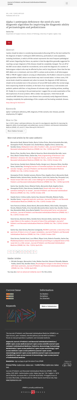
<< (9, 252)
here (21, 361)
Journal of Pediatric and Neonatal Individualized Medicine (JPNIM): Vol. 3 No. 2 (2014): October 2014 (39, 223)
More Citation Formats (15, 131)
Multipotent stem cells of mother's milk (35, 147)
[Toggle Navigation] (66, 3)
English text (21, 365)
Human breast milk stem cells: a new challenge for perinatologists (34, 180)
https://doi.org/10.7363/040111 (15, 103)
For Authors (44, 296)
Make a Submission (49, 306)
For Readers (44, 294)
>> (35, 252)
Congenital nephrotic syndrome (33, 199)
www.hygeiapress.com (13, 380)
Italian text (29, 365)
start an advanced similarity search (29, 272)
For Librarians (44, 298)
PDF (9, 43)
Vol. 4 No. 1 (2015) (12, 13)
